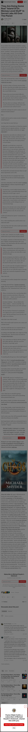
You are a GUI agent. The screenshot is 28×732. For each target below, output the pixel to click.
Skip (14, 728)
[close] (25, 706)
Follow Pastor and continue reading (14, 724)
